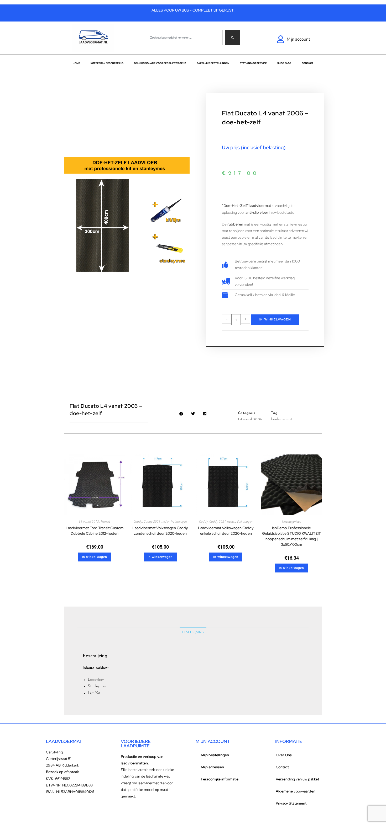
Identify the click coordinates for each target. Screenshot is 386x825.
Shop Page (284, 63)
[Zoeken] (232, 37)
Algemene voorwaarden (295, 791)
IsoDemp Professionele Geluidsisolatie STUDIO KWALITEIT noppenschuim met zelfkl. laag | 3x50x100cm (291, 536)
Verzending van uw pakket (297, 779)
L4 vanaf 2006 (250, 419)
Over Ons (284, 755)
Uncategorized (291, 521)
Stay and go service (253, 63)
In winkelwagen (275, 319)
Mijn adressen (212, 767)
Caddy (137, 521)
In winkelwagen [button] (94, 557)
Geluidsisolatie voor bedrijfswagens (160, 63)
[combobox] (184, 37)
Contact (307, 63)
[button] (181, 414)
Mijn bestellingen (215, 755)
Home (76, 63)
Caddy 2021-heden (157, 521)
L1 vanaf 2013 (89, 521)
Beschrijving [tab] (193, 632)
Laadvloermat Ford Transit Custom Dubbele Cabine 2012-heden (94, 531)
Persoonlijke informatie (219, 779)
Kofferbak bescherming (107, 63)
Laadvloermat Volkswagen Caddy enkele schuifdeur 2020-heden (226, 531)
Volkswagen (179, 521)
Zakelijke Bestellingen (213, 63)
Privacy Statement (291, 803)
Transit (105, 521)
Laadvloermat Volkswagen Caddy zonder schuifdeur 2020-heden (160, 531)
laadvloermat (281, 419)
